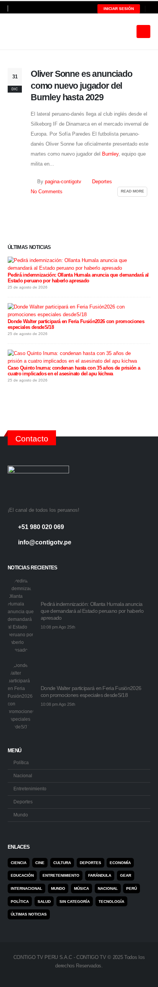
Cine (39, 863)
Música (81, 888)
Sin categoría (74, 901)
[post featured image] (21, 615)
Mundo (20, 814)
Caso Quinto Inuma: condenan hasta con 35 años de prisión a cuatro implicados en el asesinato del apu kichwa (74, 371)
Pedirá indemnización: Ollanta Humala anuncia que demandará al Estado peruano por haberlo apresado (78, 278)
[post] (77, 264)
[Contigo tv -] (27, 31)
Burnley (110, 154)
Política (21, 762)
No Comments (47, 191)
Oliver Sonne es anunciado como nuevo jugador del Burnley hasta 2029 (81, 85)
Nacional (22, 775)
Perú (131, 888)
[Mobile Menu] (143, 31)
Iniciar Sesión (119, 9)
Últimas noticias (29, 914)
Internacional (26, 888)
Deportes (102, 181)
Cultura (62, 863)
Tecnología (111, 901)
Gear (125, 875)
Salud (44, 901)
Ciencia (18, 863)
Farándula (99, 875)
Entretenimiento (29, 788)
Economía (120, 863)
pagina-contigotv (63, 181)
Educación (22, 875)
